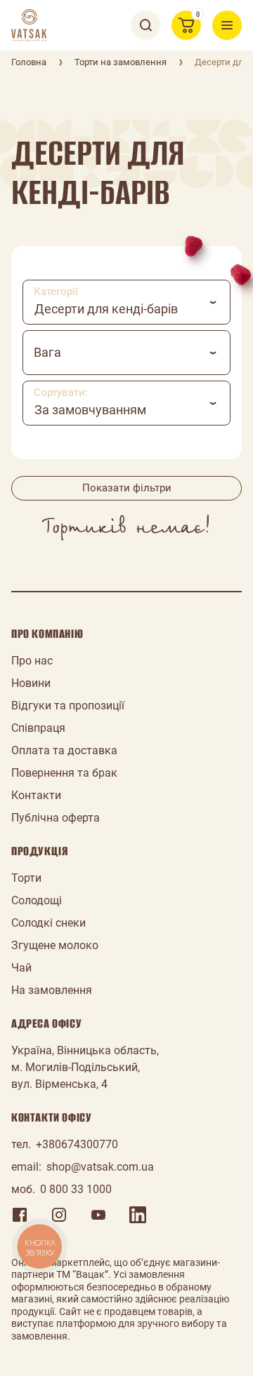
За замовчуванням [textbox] (90, 409)
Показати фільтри (126, 488)
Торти (26, 878)
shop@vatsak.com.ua (100, 1166)
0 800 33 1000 (76, 1189)
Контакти (36, 795)
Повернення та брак (64, 772)
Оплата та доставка (64, 750)
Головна (28, 62)
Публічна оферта (55, 817)
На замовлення (51, 990)
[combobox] (126, 302)
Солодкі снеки (48, 922)
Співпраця (38, 728)
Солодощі (36, 900)
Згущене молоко (54, 945)
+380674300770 (77, 1144)
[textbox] (126, 352)
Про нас (32, 660)
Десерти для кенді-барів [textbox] (106, 308)
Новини (31, 683)
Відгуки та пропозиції (67, 705)
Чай (21, 967)
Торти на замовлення (120, 62)
